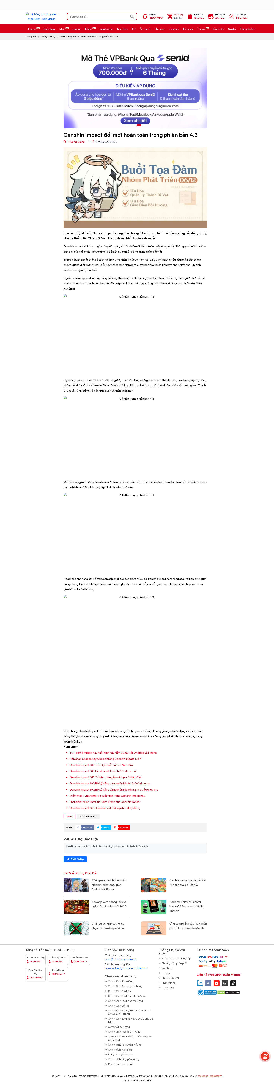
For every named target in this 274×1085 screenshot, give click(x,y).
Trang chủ (31, 36)
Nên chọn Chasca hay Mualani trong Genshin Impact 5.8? (105, 759)
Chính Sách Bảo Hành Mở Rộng (125, 1000)
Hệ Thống (220, 16)
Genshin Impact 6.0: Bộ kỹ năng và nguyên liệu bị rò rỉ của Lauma (110, 783)
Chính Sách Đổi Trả (118, 1005)
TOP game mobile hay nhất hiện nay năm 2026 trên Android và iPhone (113, 752)
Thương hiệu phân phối (174, 963)
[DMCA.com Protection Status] (228, 992)
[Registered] (207, 992)
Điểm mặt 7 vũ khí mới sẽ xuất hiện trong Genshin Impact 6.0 (108, 795)
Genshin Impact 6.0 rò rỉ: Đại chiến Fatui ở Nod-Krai (101, 765)
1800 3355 (203, 1076)
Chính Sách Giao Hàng (120, 981)
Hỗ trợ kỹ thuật (58, 959)
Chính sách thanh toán (120, 1049)
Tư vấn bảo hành (79, 959)
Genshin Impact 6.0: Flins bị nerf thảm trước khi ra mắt (103, 771)
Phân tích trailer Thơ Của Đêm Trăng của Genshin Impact (105, 802)
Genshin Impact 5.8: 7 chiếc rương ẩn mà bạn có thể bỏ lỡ (105, 777)
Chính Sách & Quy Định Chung (125, 986)
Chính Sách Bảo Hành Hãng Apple (126, 995)
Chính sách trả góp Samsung (123, 1059)
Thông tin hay (47, 36)
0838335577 (216, 1076)
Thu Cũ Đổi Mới (170, 977)
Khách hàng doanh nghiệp (176, 958)
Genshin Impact (88, 816)
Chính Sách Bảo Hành (120, 991)
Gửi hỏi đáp (77, 859)
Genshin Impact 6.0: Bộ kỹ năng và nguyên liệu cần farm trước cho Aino (114, 789)
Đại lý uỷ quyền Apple (119, 1054)
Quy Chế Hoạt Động (119, 1026)
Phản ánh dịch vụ (35, 974)
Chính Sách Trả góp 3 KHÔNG (124, 1031)
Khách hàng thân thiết (120, 1064)
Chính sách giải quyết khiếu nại (125, 1044)
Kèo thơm (167, 968)
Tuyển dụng (58, 972)
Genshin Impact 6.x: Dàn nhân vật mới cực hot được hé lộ (105, 808)
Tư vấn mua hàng (36, 959)
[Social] (208, 983)
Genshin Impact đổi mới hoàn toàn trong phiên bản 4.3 (88, 36)
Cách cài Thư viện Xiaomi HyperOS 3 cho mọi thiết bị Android (186, 906)
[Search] (132, 16)
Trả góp (166, 973)
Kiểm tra (199, 16)
